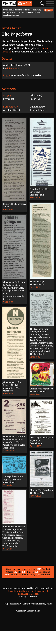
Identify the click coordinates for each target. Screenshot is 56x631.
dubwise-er (12, 68)
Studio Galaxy (33, 611)
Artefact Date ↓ (11, 110)
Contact (26, 604)
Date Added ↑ (37, 106)
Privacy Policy (45, 604)
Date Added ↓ (10, 106)
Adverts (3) (36, 95)
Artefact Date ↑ (38, 110)
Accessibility (15, 604)
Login (6, 75)
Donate (48, 10)
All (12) (7, 95)
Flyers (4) (8, 98)
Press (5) (35, 98)
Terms (34, 604)
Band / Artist (11, 28)
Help (6, 604)
